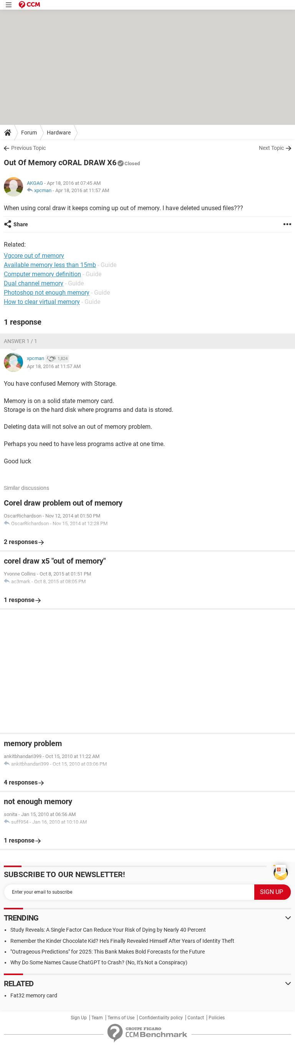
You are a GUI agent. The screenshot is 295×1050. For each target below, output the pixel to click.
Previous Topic (28, 148)
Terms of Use (121, 1017)
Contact (195, 1017)
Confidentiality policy (161, 1017)
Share (20, 224)
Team (97, 1017)
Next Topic (271, 148)
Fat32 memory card (33, 995)
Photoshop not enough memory (46, 292)
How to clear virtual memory (42, 301)
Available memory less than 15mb (50, 265)
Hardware (59, 132)
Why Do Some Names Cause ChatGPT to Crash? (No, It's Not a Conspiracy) (98, 962)
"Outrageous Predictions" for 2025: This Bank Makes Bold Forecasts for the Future (107, 952)
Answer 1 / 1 (20, 341)
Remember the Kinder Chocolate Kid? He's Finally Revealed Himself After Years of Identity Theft (122, 941)
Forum (29, 132)
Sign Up (79, 1017)
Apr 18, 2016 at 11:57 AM (82, 190)
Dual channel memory (33, 283)
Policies (217, 1017)
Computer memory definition (42, 274)
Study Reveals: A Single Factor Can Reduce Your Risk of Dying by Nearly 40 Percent (108, 930)
